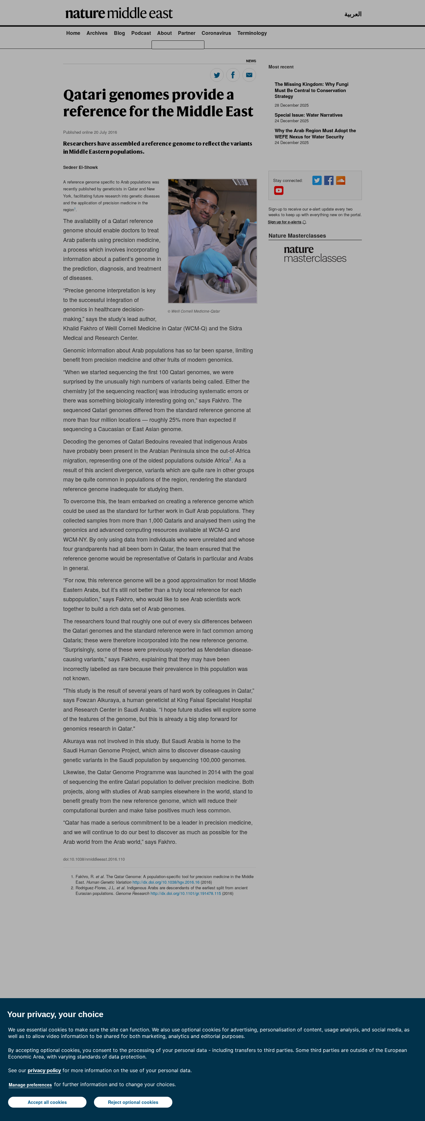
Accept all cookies (47, 1102)
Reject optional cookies (133, 1102)
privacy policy (44, 1070)
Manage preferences (30, 1084)
